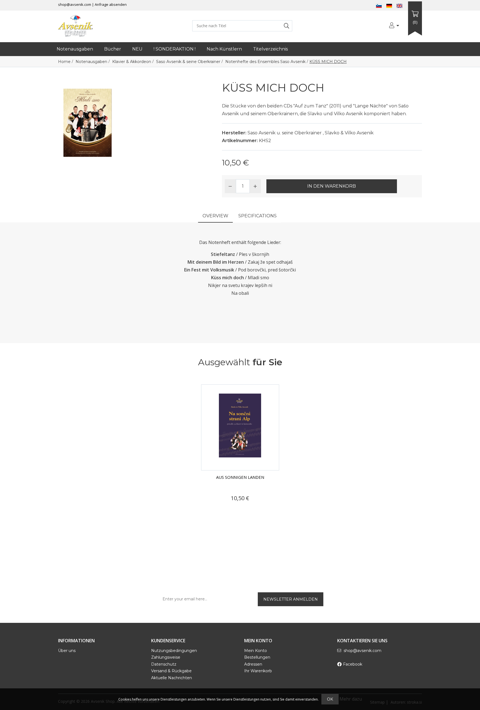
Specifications (257, 215)
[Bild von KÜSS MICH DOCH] (87, 122)
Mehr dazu (350, 699)
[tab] (215, 216)
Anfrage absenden (111, 4)
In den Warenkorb (331, 186)
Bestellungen (257, 657)
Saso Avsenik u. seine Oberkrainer (285, 132)
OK (330, 699)
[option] (240, 449)
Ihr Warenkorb (258, 670)
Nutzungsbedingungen (174, 650)
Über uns (67, 650)
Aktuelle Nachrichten (171, 677)
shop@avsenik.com (74, 4)
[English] (399, 5)
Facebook (352, 664)
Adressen (253, 664)
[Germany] (389, 5)
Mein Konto (255, 650)
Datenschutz (163, 664)
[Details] (220, 509)
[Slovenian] (379, 5)
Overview (215, 215)
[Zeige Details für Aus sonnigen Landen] (240, 427)
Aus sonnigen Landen (240, 477)
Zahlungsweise (165, 657)
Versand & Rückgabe (171, 670)
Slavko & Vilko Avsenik (349, 132)
